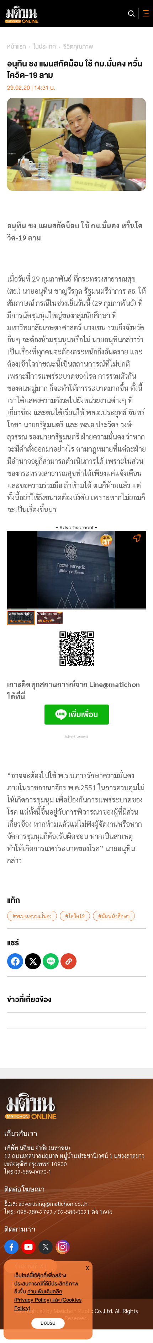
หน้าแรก (16, 46)
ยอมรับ (48, 1323)
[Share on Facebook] (15, 961)
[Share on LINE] (51, 961)
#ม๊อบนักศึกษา (114, 915)
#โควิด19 (75, 915)
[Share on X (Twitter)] (33, 961)
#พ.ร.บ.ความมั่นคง (32, 915)
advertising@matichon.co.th (53, 1203)
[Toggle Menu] (144, 13)
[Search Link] (131, 13)
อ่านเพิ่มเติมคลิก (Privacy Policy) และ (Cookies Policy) (47, 1300)
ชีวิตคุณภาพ (78, 46)
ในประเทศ (44, 46)
